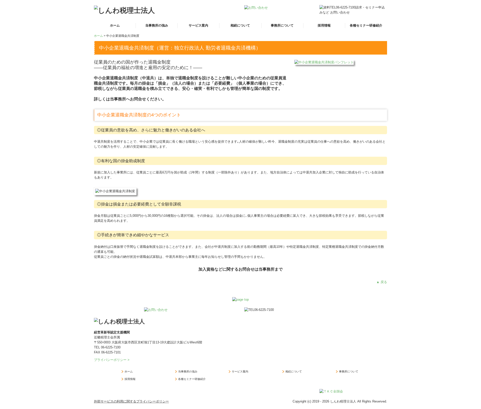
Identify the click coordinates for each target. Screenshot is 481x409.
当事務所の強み (156, 25)
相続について (240, 25)
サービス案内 (198, 25)
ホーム (115, 25)
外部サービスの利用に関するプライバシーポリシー (131, 401)
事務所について (282, 25)
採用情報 (324, 25)
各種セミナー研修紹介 (366, 25)
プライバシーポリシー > (112, 360)
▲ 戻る (381, 282)
